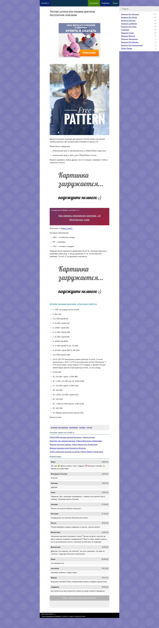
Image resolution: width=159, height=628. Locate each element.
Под (106, 3)
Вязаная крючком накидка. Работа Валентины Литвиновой (73, 444)
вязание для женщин (59, 427)
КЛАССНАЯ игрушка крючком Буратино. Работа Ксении (72, 437)
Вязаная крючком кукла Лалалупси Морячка (68, 448)
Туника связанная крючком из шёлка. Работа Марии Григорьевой (76, 452)
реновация (73, 427)
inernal (89, 427)
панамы (82, 427)
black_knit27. (67, 228)
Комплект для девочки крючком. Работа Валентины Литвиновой (76, 441)
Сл (93, 3)
